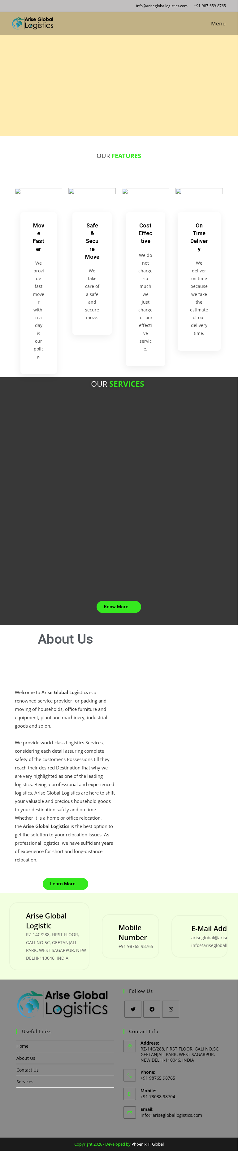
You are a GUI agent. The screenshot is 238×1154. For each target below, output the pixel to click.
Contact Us (27, 1070)
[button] (119, 607)
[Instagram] (170, 1009)
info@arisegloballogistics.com (161, 5)
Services (24, 1082)
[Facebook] (151, 1009)
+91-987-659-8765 (209, 5)
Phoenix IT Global (148, 1144)
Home (22, 1046)
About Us (25, 1058)
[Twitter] (132, 1009)
